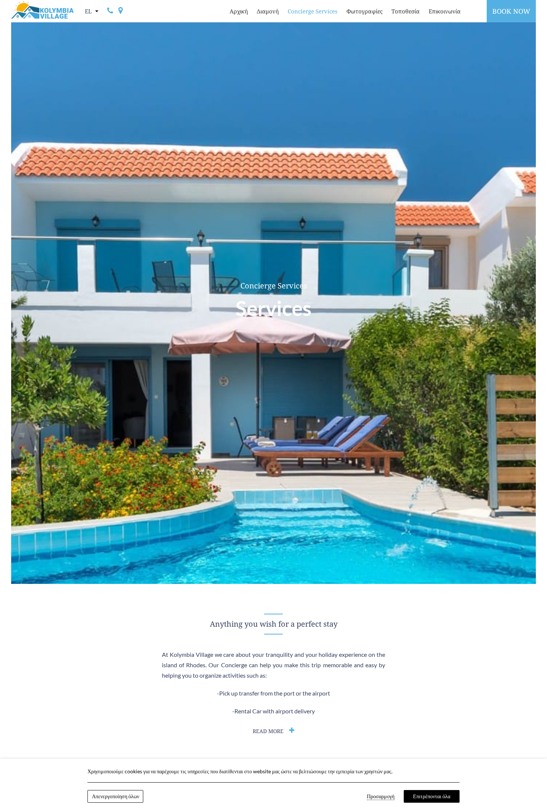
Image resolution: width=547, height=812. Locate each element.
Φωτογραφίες (364, 11)
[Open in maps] (120, 11)
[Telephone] (110, 11)
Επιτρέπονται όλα (431, 796)
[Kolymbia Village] (42, 9)
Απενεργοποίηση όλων (115, 796)
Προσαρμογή (380, 796)
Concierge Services (313, 11)
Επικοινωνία (445, 11)
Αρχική (239, 11)
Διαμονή (268, 11)
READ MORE (268, 731)
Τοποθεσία (405, 11)
